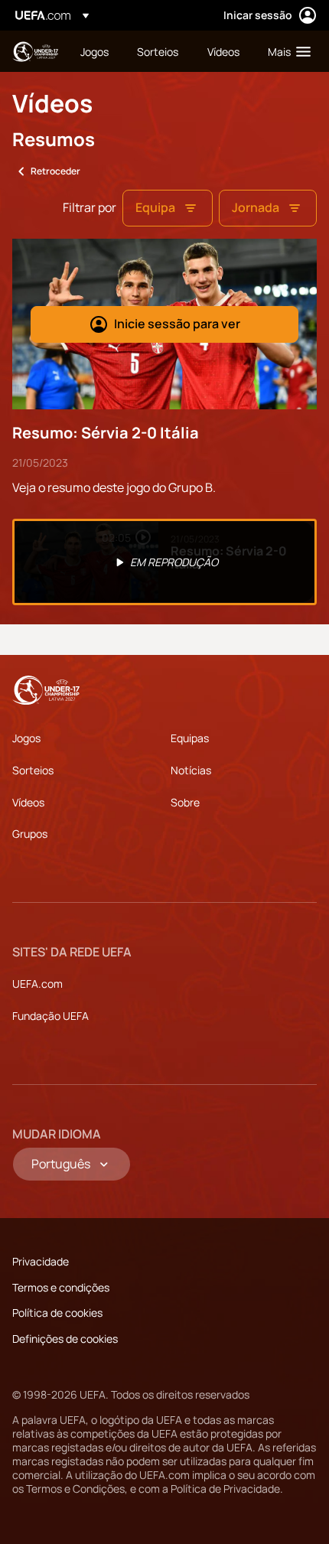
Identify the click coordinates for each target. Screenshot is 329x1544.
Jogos (26, 738)
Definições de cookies (65, 1338)
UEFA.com (37, 983)
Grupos (29, 833)
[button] (286, 51)
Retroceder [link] (55, 171)
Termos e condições (60, 1287)
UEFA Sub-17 (35, 51)
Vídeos (28, 802)
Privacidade (40, 1261)
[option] (164, 562)
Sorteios (33, 770)
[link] (94, 51)
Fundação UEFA (50, 1015)
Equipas (190, 738)
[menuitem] (95, 51)
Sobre (185, 802)
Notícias (191, 770)
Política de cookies (57, 1312)
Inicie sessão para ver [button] (177, 323)
